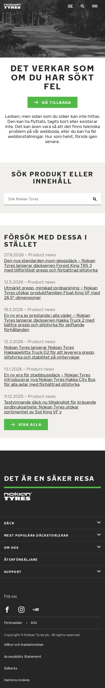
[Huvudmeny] (95, 6)
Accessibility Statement (22, 656)
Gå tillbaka (56, 102)
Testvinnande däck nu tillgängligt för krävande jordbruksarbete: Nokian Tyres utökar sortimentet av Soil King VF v (50, 407)
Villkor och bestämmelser (24, 645)
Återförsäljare (21, 559)
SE (70, 6)
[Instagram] (21, 609)
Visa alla (30, 424)
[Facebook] (7, 609)
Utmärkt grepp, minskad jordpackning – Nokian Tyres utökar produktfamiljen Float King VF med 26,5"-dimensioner (52, 292)
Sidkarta (10, 668)
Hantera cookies (17, 680)
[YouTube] (36, 609)
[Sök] (82, 6)
